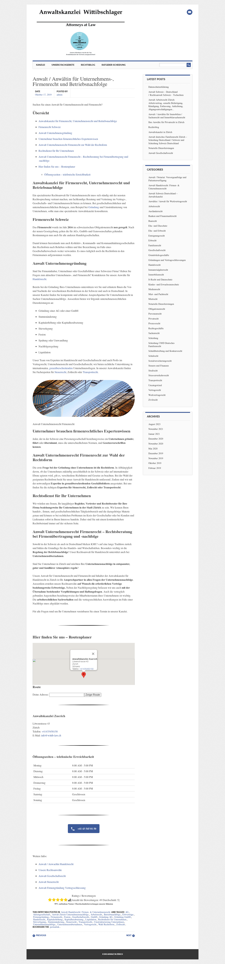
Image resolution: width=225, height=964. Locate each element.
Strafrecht (153, 370)
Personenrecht (155, 313)
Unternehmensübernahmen (69, 924)
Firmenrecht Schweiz (50, 127)
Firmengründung (41, 916)
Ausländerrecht (155, 211)
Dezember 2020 (155, 438)
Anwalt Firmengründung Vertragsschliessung (62, 887)
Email (189, 12)
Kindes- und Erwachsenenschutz (163, 284)
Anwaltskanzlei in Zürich (160, 132)
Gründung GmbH (122, 916)
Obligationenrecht (156, 308)
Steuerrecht (60, 372)
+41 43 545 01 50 (86, 828)
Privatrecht (153, 318)
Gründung (93, 207)
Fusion (67, 916)
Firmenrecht (56, 916)
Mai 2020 (152, 448)
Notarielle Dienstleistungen (161, 148)
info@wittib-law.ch (51, 735)
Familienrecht (154, 245)
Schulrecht (153, 355)
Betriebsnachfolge (112, 914)
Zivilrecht (153, 399)
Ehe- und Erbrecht (157, 230)
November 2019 (155, 458)
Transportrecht (90, 372)
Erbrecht (152, 240)
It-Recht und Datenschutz (160, 279)
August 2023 (154, 424)
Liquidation (90, 919)
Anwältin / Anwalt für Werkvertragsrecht (167, 201)
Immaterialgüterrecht (158, 269)
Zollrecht (120, 924)
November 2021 (155, 428)
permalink (54, 926)
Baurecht (152, 220)
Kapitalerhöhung (55, 919)
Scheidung (153, 338)
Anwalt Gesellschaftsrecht (52, 876)
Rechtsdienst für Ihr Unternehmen (56, 150)
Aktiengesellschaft (41, 914)
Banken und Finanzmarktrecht (162, 216)
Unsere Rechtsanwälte (50, 870)
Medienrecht (154, 289)
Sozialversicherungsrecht (160, 360)
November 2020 (155, 443)
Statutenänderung (56, 921)
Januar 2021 (154, 433)
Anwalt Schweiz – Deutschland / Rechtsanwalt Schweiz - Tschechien (165, 93)
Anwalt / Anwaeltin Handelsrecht (56, 864)
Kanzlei (40, 65)
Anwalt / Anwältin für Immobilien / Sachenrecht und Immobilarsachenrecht (166, 116)
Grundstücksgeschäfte (158, 255)
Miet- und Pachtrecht (158, 294)
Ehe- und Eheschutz (157, 225)
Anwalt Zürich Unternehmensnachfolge (70, 914)
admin (59, 94)
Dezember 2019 (155, 453)
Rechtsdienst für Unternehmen (112, 919)
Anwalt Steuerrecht (49, 882)
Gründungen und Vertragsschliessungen (167, 260)
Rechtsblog (88, 65)
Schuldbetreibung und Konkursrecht (165, 350)
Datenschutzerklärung (158, 86)
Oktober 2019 (154, 463)
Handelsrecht (39, 279)
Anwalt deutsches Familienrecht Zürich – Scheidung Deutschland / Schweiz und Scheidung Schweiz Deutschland (167, 140)
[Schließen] (93, 654)
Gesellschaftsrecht (80, 916)
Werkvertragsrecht (157, 394)
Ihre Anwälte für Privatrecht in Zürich (166, 122)
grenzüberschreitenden (61, 368)
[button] (84, 675)
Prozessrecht (154, 323)
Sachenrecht (154, 333)
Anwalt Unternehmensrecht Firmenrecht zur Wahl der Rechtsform (73, 144)
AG (126, 912)
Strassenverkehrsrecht (158, 375)
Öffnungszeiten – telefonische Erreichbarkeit (67, 174)
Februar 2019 (154, 468)
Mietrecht (152, 298)
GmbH (94, 916)
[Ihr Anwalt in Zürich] (80, 55)
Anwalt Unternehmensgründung (55, 133)
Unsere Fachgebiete (63, 65)
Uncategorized (155, 385)
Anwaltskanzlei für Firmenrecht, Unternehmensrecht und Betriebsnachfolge (78, 121)
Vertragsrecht (90, 924)
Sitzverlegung (39, 921)
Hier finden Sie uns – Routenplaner (57, 166)
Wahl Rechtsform (106, 924)
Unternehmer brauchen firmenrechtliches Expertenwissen (68, 139)
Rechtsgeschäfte (156, 328)
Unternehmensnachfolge (44, 924)
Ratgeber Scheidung (114, 65)
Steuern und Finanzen (158, 365)
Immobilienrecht (156, 274)
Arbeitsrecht (96, 914)
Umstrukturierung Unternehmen (109, 921)
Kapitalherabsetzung (74, 919)
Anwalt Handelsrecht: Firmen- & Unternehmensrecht (85, 912)
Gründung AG (105, 916)
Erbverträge (127, 914)
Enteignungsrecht (156, 235)
